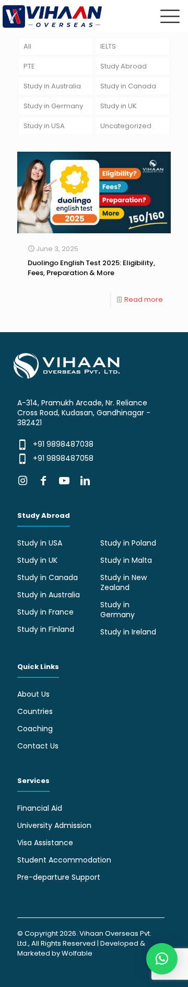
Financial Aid (39, 808)
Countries (35, 711)
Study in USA (44, 126)
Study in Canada (128, 86)
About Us (33, 694)
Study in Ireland (128, 632)
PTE (29, 66)
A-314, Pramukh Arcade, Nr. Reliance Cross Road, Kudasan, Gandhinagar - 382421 (83, 413)
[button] (162, 958)
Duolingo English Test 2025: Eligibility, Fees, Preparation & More (91, 268)
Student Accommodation (64, 860)
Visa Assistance (45, 842)
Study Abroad (123, 66)
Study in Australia (52, 86)
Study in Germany (53, 106)
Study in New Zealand (123, 582)
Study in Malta (126, 560)
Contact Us (37, 746)
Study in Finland (45, 629)
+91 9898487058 (63, 458)
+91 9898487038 (63, 444)
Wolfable (77, 953)
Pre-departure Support (58, 877)
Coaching (35, 728)
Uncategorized (125, 126)
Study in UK (118, 106)
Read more (143, 299)
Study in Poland (128, 543)
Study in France (45, 612)
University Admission (54, 825)
